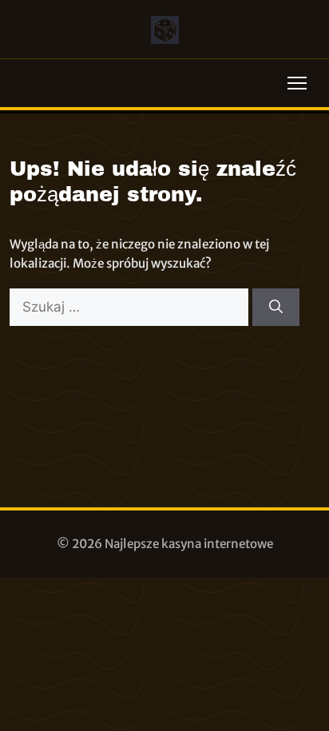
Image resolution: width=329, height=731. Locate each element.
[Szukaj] (275, 307)
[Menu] (297, 83)
